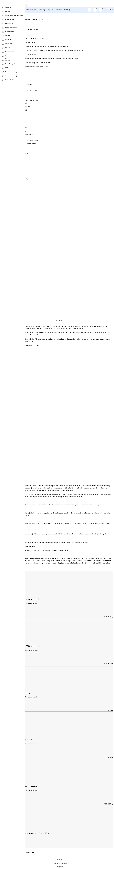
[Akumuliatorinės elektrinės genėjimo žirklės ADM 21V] (60, 816)
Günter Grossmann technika (29, 603)
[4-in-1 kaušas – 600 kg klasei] (60, 722)
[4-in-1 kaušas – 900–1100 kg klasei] (60, 769)
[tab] (59, 321)
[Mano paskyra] (89, 10)
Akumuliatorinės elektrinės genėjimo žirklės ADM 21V (30, 833)
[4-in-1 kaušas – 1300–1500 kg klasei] (60, 582)
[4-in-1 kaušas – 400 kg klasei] (60, 676)
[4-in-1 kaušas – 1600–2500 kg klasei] (60, 629)
